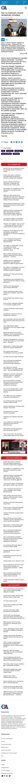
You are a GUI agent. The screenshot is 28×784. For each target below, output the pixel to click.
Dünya (3, 741)
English (24, 2)
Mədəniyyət (4, 747)
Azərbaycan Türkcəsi (5, 2)
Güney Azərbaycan (7, 738)
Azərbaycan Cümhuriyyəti (9, 753)
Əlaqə (3, 764)
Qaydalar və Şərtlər (7, 773)
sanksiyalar (18, 151)
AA (3, 40)
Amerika (16, 154)
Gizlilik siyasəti (5, 770)
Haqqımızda (5, 767)
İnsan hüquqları (6, 750)
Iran (3, 151)
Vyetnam (10, 151)
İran (2, 756)
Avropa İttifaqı (6, 154)
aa (6, 40)
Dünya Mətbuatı (6, 744)
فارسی (17, 2)
